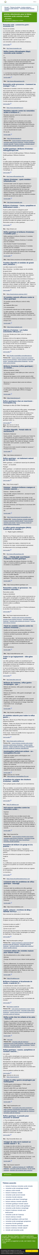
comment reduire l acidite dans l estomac (21, 946)
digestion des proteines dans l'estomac (21, 1170)
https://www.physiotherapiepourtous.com (18, 878)
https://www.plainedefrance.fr (15, 107)
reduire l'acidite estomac (10, 947)
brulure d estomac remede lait (24, 522)
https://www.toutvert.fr (13, 1077)
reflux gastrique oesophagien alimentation (16, 1109)
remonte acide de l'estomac (11, 944)
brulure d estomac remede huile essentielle (22, 357)
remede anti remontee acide (15, 1230)
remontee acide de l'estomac (11, 1014)
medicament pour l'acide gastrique (13, 1043)
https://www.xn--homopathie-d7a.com (18, 776)
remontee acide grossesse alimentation (21, 617)
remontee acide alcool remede (15, 1195)
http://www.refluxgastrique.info (15, 81)
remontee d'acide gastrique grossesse (12, 619)
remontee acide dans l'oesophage (19, 840)
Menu (34, 1)
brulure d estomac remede (14, 1192)
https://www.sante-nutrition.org (15, 741)
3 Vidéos (14, 20)
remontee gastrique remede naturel (17, 1203)
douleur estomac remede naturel (12, 524)
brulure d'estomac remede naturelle (22, 519)
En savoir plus (27, 1253)
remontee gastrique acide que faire (17, 1219)
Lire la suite (6, 44)
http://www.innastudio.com (14, 48)
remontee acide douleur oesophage (17, 1208)
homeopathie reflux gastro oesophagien (22, 1107)
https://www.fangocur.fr (13, 398)
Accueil (4, 1236)
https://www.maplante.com (14, 327)
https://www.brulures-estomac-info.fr (17, 294)
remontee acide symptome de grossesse (20, 621)
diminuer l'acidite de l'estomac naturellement (16, 748)
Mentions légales (13, 1236)
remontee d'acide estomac (14, 1197)
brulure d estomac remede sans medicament (15, 1211)
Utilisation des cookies (17, 1238)
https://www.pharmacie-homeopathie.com (19, 517)
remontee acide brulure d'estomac (13, 142)
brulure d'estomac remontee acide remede (22, 140)
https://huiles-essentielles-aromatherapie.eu (19, 355)
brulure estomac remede (13, 1217)
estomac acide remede (13, 1190)
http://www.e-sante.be (13, 1006)
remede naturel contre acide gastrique (18, 1206)
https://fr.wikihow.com (13, 804)
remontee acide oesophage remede (17, 1188)
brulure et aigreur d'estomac (10, 359)
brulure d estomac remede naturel (24, 144)
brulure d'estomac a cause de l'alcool (22, 942)
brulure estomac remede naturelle (16, 1201)
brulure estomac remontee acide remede (14, 145)
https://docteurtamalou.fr (14, 138)
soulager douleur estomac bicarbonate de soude (22, 1012)
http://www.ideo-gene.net (14, 679)
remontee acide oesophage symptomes (18, 1221)
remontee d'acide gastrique (11, 841)
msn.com (9, 1039)
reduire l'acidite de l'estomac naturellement (21, 746)
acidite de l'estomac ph (18, 1167)
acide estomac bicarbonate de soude (21, 1008)
